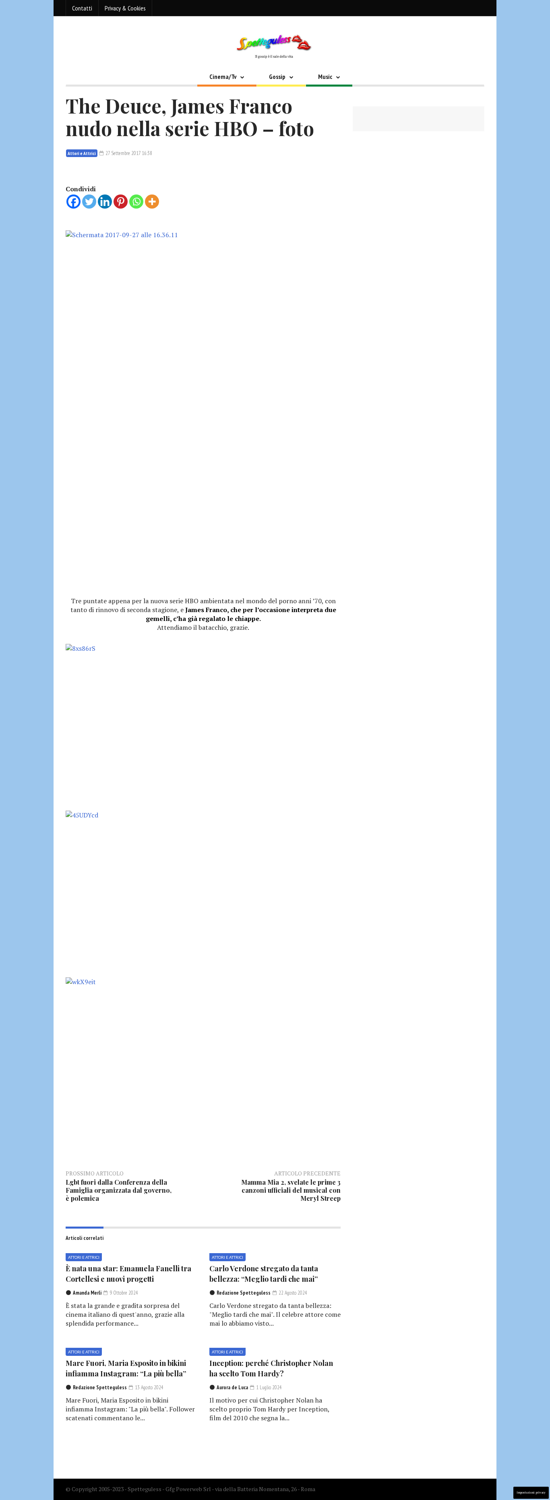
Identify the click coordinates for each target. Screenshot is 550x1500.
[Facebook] (73, 201)
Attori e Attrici (82, 153)
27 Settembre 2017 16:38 (128, 153)
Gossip (277, 76)
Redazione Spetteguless (244, 1292)
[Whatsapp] (136, 201)
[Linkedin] (105, 201)
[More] (152, 201)
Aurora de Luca (232, 1387)
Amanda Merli (87, 1292)
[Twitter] (89, 201)
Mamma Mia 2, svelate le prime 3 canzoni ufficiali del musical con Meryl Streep (291, 1190)
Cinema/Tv (222, 76)
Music (325, 76)
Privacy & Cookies (125, 8)
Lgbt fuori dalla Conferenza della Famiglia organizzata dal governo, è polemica (119, 1190)
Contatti (82, 8)
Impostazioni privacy (531, 1492)
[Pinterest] (121, 201)
